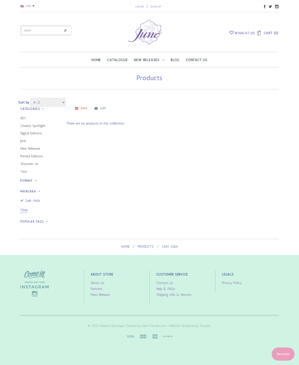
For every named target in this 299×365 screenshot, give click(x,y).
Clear (24, 210)
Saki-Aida (32, 200)
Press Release (100, 295)
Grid (84, 108)
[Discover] (168, 336)
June (23, 141)
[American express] (155, 336)
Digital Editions (31, 133)
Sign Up (155, 6)
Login (139, 6)
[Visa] (130, 336)
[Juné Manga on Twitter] (269, 6)
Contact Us (164, 283)
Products (146, 247)
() (245, 33)
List (103, 108)
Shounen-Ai (29, 164)
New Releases (30, 148)
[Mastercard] (143, 336)
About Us (97, 283)
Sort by (23, 102)
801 (23, 118)
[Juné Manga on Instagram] (276, 6)
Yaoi (23, 171)
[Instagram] (34, 283)
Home (125, 247)
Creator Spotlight (33, 126)
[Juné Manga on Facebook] (264, 6)
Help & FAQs (165, 289)
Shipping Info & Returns (174, 295)
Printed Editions (31, 156)
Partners (96, 289)
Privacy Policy (232, 283)
